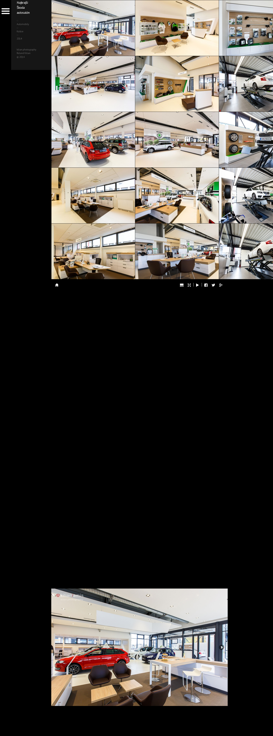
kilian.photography (26, 49)
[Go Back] (57, 285)
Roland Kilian (23, 53)
